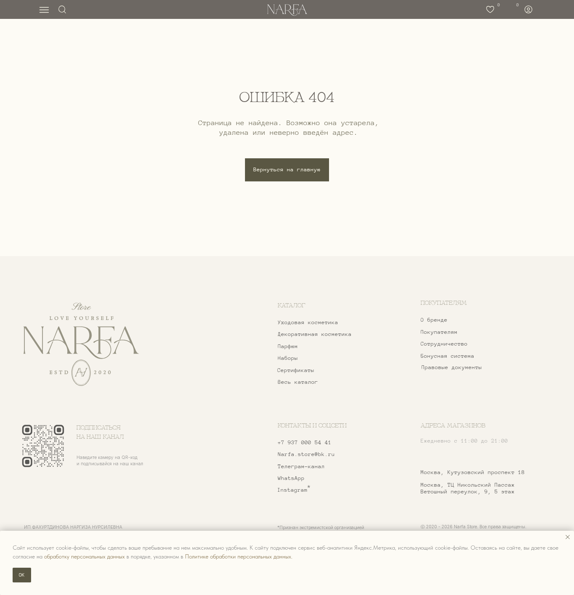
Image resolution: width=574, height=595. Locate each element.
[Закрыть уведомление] (567, 537)
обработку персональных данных (84, 556)
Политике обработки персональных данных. (238, 556)
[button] (465, 344)
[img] (81, 344)
